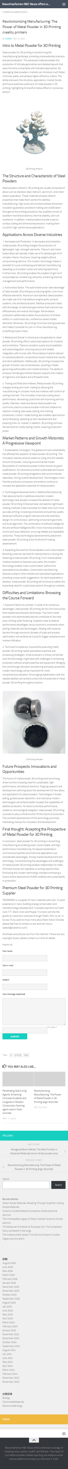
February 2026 (9, 1278)
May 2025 (7, 1314)
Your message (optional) (13, 994)
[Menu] (64, 4)
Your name (7, 951)
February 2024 (9, 1373)
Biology (6, 1397)
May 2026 (7, 1271)
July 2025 (7, 1306)
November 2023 (10, 1381)
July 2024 (7, 1354)
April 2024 (7, 1365)
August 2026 (9, 1263)
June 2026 (7, 1267)
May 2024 (7, 1362)
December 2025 (10, 1286)
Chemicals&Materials (15, 12)
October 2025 (9, 1294)
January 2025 (9, 1330)
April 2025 (7, 1318)
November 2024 (10, 1338)
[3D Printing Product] (34, 162)
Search (5, 1179)
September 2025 (11, 1298)
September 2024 (11, 1346)
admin (8, 38)
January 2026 (9, 1282)
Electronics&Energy (12, 1405)
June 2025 (7, 1310)
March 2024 (8, 1369)
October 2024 (9, 1342)
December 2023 (10, 1377)
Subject (5, 980)
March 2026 (8, 1274)
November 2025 (10, 1290)
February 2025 (9, 1326)
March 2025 (8, 1322)
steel (26, 1055)
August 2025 (9, 1302)
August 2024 (9, 1350)
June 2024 (7, 1358)
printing (18, 1055)
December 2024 (10, 1334)
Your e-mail (7, 965)
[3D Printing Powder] (34, 752)
